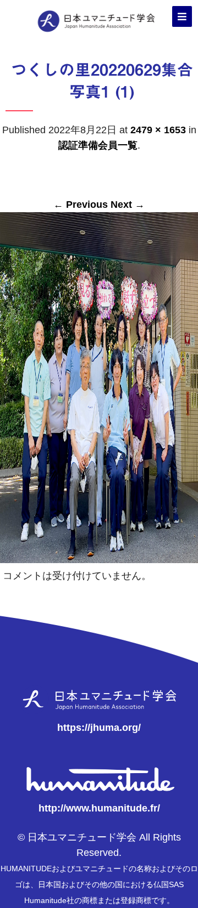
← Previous (80, 204)
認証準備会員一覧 (98, 145)
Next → (128, 204)
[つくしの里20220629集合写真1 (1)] (99, 557)
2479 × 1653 (158, 129)
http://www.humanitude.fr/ (99, 808)
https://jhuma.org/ (99, 727)
